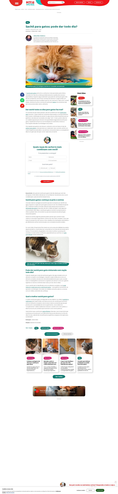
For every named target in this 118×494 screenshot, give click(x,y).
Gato (27, 22)
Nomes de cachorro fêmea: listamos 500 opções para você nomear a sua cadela (84, 125)
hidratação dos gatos (31, 208)
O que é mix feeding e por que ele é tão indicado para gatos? (67, 362)
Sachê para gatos (45, 328)
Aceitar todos (100, 490)
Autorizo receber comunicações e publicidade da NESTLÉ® (48, 176)
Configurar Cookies (81, 490)
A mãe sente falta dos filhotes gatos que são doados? (83, 114)
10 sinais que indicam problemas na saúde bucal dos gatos (84, 362)
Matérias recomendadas (52, 334)
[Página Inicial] (30, 3)
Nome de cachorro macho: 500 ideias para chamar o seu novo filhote (84, 136)
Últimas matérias (67, 334)
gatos (54, 102)
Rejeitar (90, 490)
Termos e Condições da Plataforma (46, 172)
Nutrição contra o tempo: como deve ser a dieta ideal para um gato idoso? (50, 363)
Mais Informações (10, 492)
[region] (59, 490)
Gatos (89, 2)
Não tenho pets (44, 168)
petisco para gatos (31, 128)
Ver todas (58, 376)
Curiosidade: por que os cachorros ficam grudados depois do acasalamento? (84, 102)
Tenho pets (53, 168)
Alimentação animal (58, 328)
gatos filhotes (46, 311)
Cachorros (98, 2)
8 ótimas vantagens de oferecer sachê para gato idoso (33, 362)
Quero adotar (79, 2)
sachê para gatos (31, 93)
